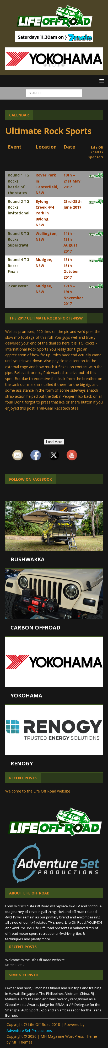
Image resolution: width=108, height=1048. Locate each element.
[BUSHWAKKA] (54, 526)
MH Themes (22, 1042)
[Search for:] (54, 92)
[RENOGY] (54, 730)
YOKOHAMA (26, 695)
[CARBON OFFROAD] (54, 594)
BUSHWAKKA (27, 559)
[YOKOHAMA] (54, 662)
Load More (54, 442)
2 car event (18, 285)
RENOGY (21, 763)
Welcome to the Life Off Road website (37, 791)
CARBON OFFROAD (35, 627)
